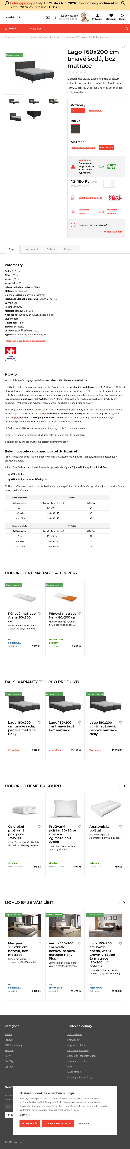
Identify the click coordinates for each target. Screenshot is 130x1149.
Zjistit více (25, 1115)
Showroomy (73, 1039)
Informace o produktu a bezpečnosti (25, 340)
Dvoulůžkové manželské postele (45, 37)
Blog (69, 1066)
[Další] (124, 786)
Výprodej (9, 1066)
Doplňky (9, 1061)
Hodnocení (31, 249)
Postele (20, 37)
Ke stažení (70, 249)
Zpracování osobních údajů (81, 1055)
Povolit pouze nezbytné (58, 1124)
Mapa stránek (74, 1071)
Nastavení (84, 1124)
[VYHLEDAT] (127, 28)
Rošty (7, 1055)
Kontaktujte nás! (113, 231)
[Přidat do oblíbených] (38, 613)
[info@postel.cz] (48, 17)
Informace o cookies (77, 1061)
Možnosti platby (84, 211)
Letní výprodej (21, 3)
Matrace (9, 1050)
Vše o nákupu (74, 1034)
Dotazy (51, 249)
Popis (12, 249)
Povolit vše (29, 1124)
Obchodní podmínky (78, 1050)
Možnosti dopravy (112, 211)
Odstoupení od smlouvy (80, 1077)
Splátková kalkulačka (90, 197)
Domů (8, 37)
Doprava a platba (76, 1045)
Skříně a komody (13, 1045)
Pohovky (9, 1039)
